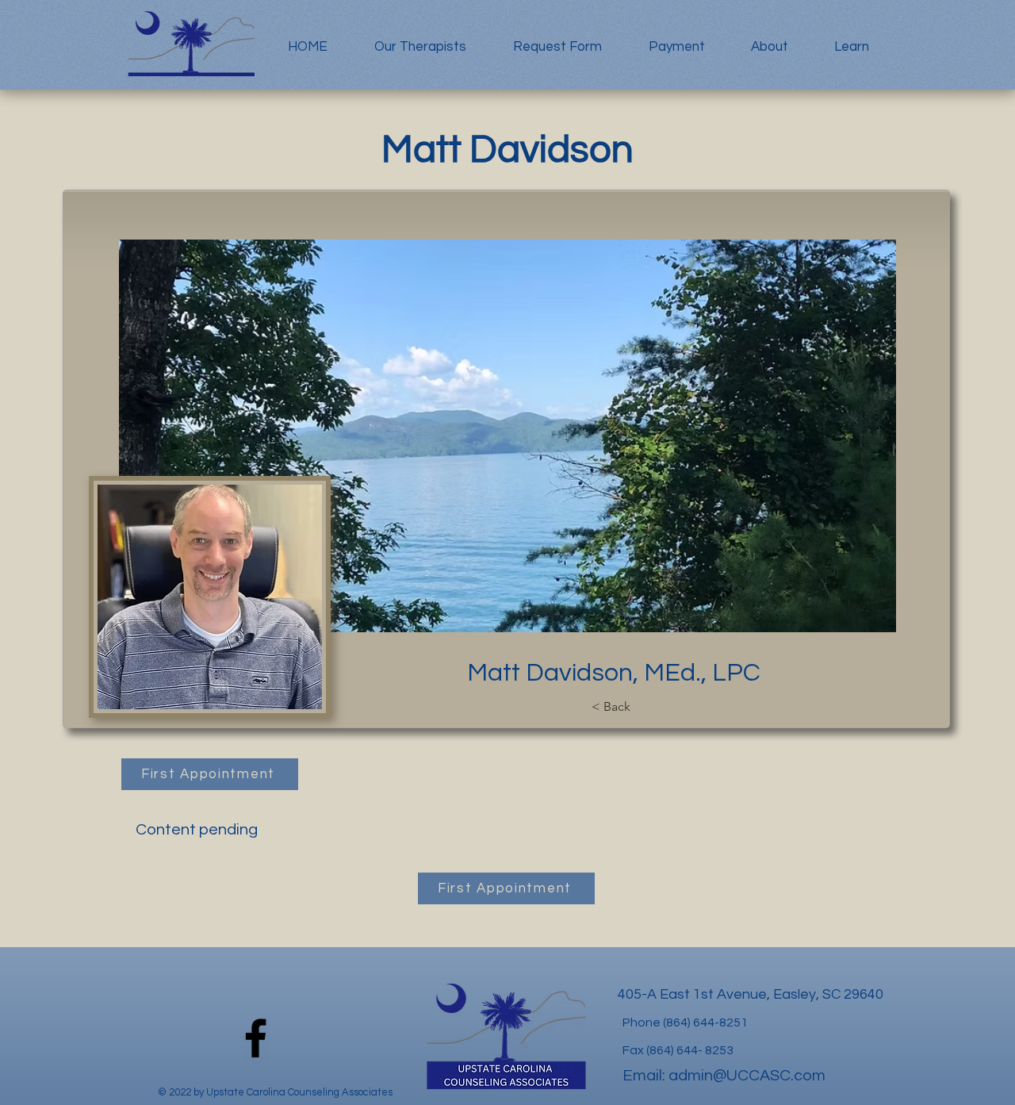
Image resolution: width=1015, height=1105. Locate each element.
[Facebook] (256, 1038)
